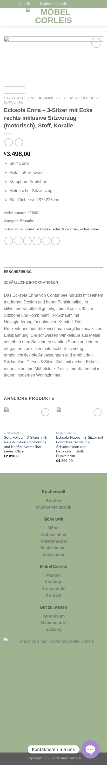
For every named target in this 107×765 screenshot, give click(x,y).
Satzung (53, 629)
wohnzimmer (89, 229)
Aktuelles (25, 4)
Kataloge (53, 582)
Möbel (53, 528)
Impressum (54, 616)
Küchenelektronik (53, 507)
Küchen (53, 500)
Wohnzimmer (44, 98)
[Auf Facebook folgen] (72, 4)
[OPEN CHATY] (90, 749)
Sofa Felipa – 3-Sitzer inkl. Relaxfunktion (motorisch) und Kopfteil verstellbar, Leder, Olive (25, 444)
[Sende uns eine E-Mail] (85, 4)
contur (30, 229)
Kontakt (61, 4)
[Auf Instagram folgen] (79, 4)
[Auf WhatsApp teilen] (8, 241)
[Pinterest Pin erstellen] (46, 241)
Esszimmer (53, 554)
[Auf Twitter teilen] (27, 241)
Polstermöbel (54, 541)
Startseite (15, 98)
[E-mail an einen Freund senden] (36, 241)
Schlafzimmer (53, 548)
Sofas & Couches (79, 98)
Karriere (46, 4)
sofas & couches (65, 229)
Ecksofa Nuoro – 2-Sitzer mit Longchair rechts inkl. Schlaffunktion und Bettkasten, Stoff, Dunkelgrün (79, 447)
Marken (53, 575)
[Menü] (7, 17)
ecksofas (43, 229)
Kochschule (53, 588)
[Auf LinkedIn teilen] (55, 241)
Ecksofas (13, 102)
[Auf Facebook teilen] (18, 241)
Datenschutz (53, 622)
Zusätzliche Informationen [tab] (31, 282)
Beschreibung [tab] (18, 272)
